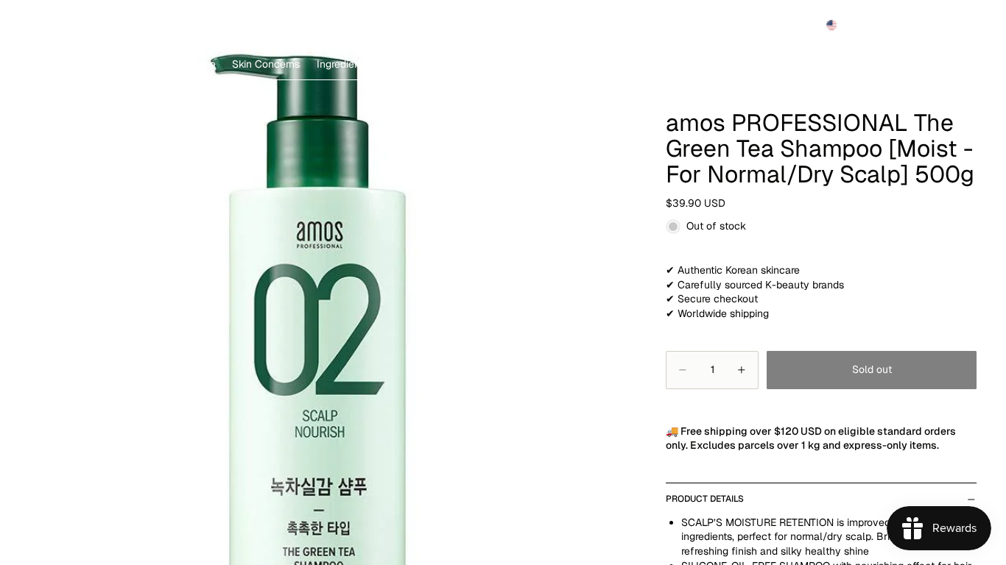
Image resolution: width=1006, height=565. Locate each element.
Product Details (705, 499)
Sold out (872, 369)
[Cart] (960, 25)
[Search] (897, 25)
